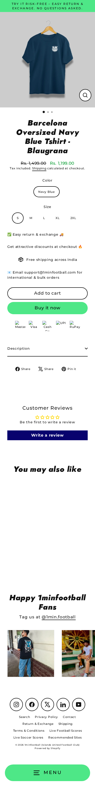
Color (47, 180)
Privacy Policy (46, 717)
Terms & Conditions (29, 730)
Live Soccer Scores (28, 737)
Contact (69, 717)
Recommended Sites (65, 737)
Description (18, 348)
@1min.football (59, 616)
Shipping (39, 168)
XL (57, 218)
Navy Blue (46, 192)
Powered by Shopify (47, 748)
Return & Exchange (38, 724)
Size (47, 207)
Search (24, 717)
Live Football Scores (65, 730)
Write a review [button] (47, 435)
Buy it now (47, 308)
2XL (73, 218)
